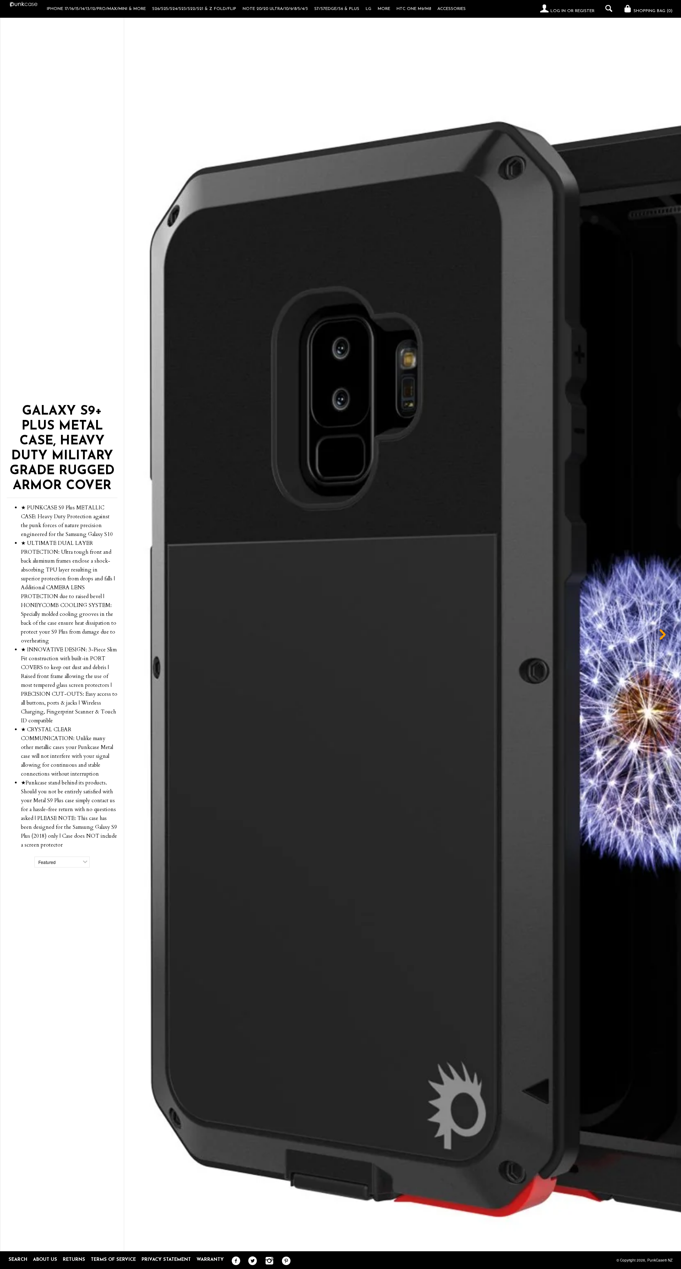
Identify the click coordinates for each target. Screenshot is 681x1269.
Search (18, 1259)
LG (368, 9)
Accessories (451, 9)
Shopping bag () (652, 11)
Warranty (210, 1259)
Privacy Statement (166, 1259)
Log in (558, 11)
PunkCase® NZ (659, 1260)
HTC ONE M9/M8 (414, 9)
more (384, 9)
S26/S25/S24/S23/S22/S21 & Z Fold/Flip (194, 9)
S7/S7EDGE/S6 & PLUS (336, 9)
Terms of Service (113, 1259)
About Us (45, 1259)
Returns (74, 1259)
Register (584, 11)
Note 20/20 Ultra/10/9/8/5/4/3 (275, 9)
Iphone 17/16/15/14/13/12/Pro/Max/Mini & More (96, 9)
